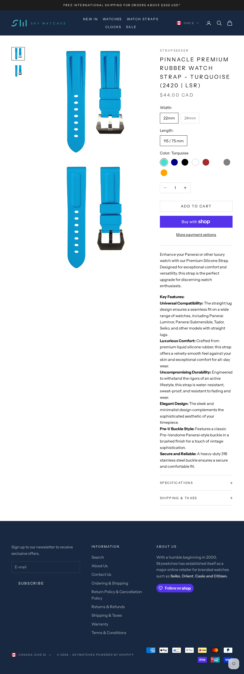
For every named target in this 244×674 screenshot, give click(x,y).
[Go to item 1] (18, 53)
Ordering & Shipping (110, 583)
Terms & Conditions (109, 632)
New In (90, 19)
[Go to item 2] (18, 71)
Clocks (113, 27)
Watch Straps (143, 19)
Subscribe (31, 583)
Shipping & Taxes (107, 615)
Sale (131, 27)
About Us (100, 565)
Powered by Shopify (115, 654)
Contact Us (101, 574)
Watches (112, 19)
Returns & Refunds (108, 606)
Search (98, 557)
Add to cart (196, 206)
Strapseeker (174, 50)
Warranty (100, 624)
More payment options (196, 234)
